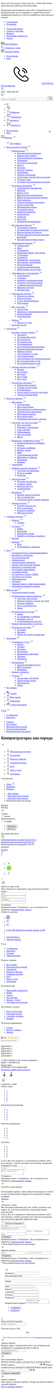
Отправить (6, 1237)
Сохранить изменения (11, 1373)
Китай (7, 816)
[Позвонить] (8, 109)
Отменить (14, 1310)
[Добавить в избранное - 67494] (2, 837)
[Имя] (13, 1234)
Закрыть (5, 1199)
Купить (4, 850)
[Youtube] (8, 926)
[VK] (8, 918)
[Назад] (8, 863)
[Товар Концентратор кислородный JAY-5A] (19, 840)
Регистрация (12, 56)
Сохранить (15, 1308)
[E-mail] (13, 1350)
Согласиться (12, 22)
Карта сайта (6, 1065)
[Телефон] (13, 1225)
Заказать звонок (13, 939)
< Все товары (12, 793)
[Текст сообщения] (37, 1234)
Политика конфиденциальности (15, 1070)
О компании (12, 715)
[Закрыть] (49, 132)
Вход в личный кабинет (12, 1387)
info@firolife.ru (13, 937)
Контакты (10, 717)
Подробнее (11, 24)
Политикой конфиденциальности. (43, 1337)
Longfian (8, 821)
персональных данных (21, 909)
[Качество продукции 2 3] (12, 1223)
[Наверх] (4, 1077)
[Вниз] (11, 1077)
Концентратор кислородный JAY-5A (17, 842)
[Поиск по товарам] (24, 99)
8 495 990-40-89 (25, 930)
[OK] (2, 95)
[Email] (13, 1228)
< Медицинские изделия (17, 796)
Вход (8, 58)
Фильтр (4, 805)
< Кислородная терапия (17, 798)
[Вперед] (8, 873)
